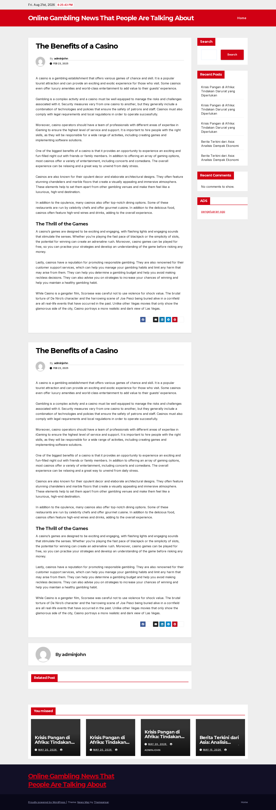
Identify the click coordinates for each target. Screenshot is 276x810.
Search (206, 42)
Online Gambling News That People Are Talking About (111, 18)
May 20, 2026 (47, 749)
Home (241, 18)
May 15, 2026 (212, 749)
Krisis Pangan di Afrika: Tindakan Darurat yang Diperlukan (218, 91)
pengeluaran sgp (213, 212)
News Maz (83, 802)
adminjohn (61, 58)
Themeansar (101, 802)
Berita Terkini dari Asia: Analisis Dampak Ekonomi (219, 742)
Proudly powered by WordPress (47, 802)
